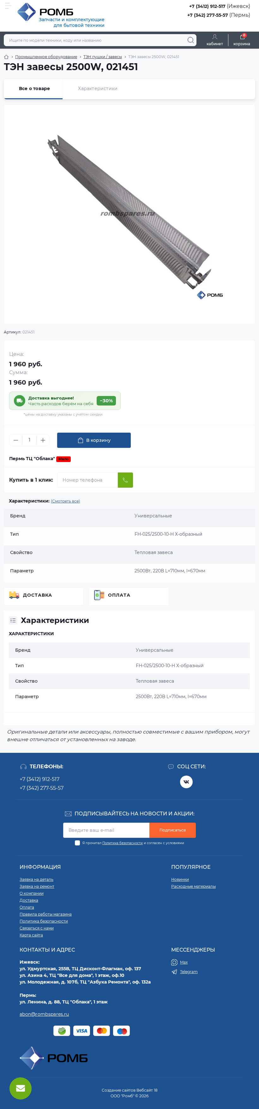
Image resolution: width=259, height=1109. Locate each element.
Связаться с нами (37, 928)
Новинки (180, 879)
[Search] (190, 40)
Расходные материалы (193, 886)
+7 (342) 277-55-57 (207, 15)
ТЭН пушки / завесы (102, 56)
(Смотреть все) (65, 501)
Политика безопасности (122, 843)
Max (184, 962)
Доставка (37, 595)
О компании (32, 893)
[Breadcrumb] (6, 56)
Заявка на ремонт (37, 886)
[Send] (125, 480)
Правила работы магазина (46, 914)
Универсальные (154, 650)
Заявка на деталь (36, 879)
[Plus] (43, 440)
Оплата (119, 595)
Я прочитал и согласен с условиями (133, 843)
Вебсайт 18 (147, 1090)
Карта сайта (31, 935)
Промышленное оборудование (46, 56)
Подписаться (173, 830)
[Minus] (15, 440)
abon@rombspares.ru (44, 1014)
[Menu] (8, 6)
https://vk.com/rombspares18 (186, 782)
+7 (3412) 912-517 (207, 6)
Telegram (189, 971)
